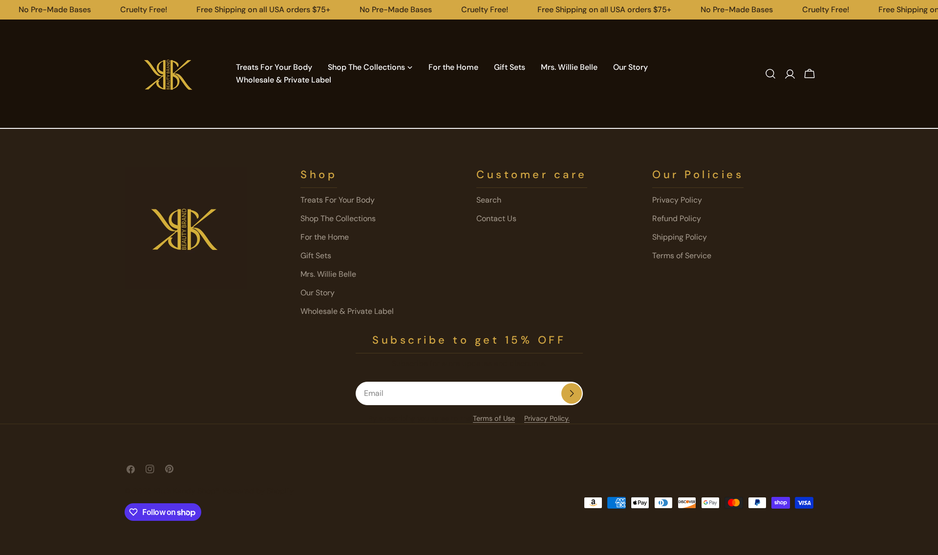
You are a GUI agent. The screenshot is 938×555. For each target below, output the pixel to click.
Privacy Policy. (547, 418)
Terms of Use (494, 418)
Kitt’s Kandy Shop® (186, 491)
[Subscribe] (571, 393)
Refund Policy (676, 218)
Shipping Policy (679, 237)
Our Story (317, 293)
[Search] (770, 73)
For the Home (324, 237)
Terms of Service (681, 255)
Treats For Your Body (337, 200)
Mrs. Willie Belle (328, 274)
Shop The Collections (338, 218)
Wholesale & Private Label (347, 311)
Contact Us (496, 218)
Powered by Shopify (258, 491)
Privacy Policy (677, 200)
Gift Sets (315, 255)
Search (488, 200)
